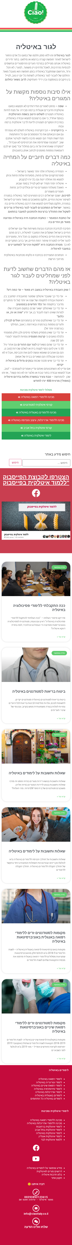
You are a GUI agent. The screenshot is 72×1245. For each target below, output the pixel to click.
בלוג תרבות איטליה (52, 1174)
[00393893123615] (36, 1192)
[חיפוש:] (46, 462)
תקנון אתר (56, 1177)
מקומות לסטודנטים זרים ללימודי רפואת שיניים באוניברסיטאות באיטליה (40, 1027)
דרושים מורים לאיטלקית (49, 1171)
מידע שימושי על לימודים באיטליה (44, 1168)
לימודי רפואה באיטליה (50, 1079)
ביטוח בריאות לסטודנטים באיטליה (38, 691)
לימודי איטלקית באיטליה (49, 1133)
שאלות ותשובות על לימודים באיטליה (37, 773)
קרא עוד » (61, 637)
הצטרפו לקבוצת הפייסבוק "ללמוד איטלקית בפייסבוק (36, 480)
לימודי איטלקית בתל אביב (48, 1129)
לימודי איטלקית (60, 1111)
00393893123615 (36, 1197)
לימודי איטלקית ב (53, 1126)
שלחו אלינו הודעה (36, 1227)
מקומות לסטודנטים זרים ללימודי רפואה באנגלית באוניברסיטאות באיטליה (40, 937)
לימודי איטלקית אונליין (50, 1136)
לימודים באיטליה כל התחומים (46, 1098)
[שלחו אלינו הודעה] (36, 1221)
